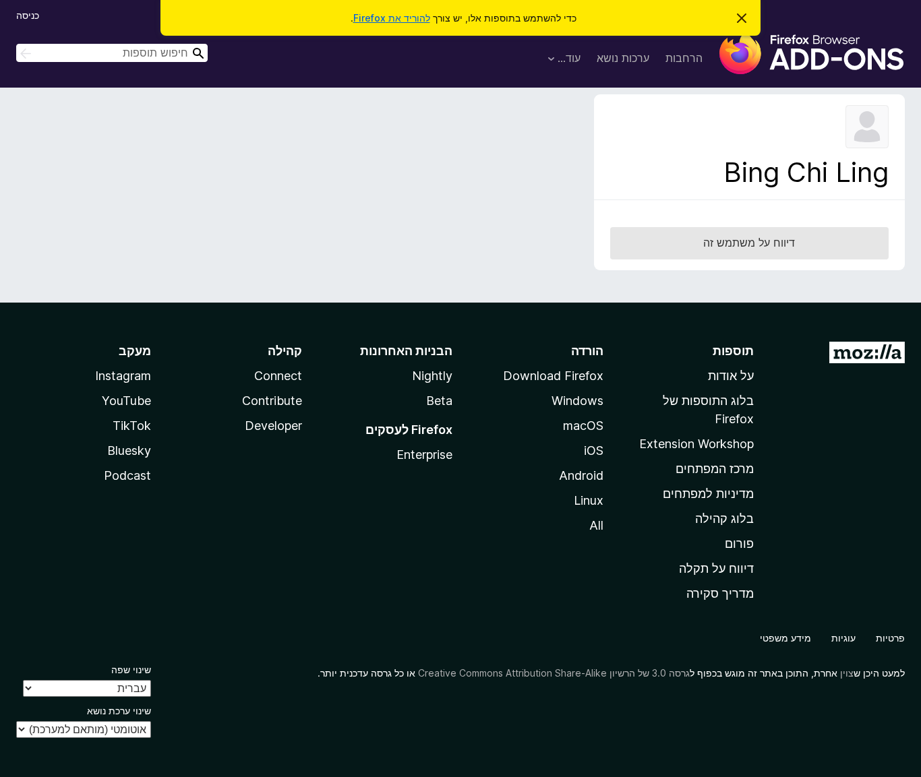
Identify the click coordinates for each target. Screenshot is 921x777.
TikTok (132, 425)
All (596, 525)
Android (581, 475)
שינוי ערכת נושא (119, 710)
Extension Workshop (696, 444)
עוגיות (843, 638)
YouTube (126, 401)
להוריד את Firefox (391, 18)
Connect (278, 376)
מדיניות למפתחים (708, 494)
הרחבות (684, 58)
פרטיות (890, 638)
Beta (439, 401)
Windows (577, 401)
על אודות (731, 376)
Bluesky (129, 450)
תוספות (733, 351)
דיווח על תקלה (716, 568)
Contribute (272, 401)
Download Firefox (553, 376)
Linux (588, 500)
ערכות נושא (623, 58)
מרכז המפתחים (715, 469)
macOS (583, 425)
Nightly (432, 376)
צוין (847, 673)
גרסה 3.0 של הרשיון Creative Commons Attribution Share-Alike (554, 673)
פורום (739, 543)
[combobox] (112, 53)
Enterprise (424, 454)
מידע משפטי (785, 638)
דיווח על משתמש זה (749, 242)
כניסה (27, 15)
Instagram (123, 376)
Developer (273, 425)
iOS (593, 450)
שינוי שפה (131, 669)
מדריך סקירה (720, 593)
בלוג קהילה (724, 518)
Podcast (127, 475)
